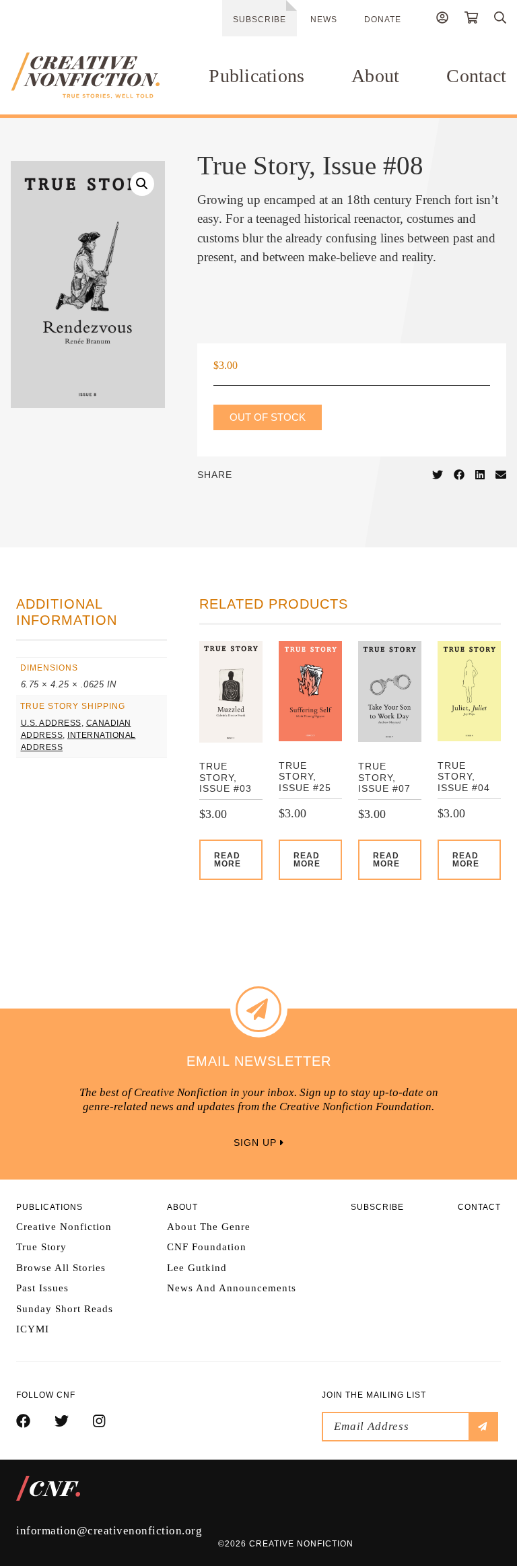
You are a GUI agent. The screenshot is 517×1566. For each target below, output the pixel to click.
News (323, 19)
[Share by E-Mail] (500, 475)
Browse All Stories (61, 1267)
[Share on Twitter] (437, 475)
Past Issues (42, 1288)
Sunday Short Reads (64, 1308)
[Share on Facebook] (459, 475)
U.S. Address (51, 723)
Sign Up (257, 1142)
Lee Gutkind (197, 1267)
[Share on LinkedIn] (480, 475)
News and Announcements (231, 1288)
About (375, 75)
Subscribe (259, 19)
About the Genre (208, 1226)
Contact (476, 75)
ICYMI (32, 1329)
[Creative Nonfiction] (85, 75)
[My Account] (442, 19)
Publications (256, 75)
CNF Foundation (206, 1246)
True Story (41, 1246)
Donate (382, 19)
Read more (227, 860)
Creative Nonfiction (64, 1226)
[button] (142, 184)
